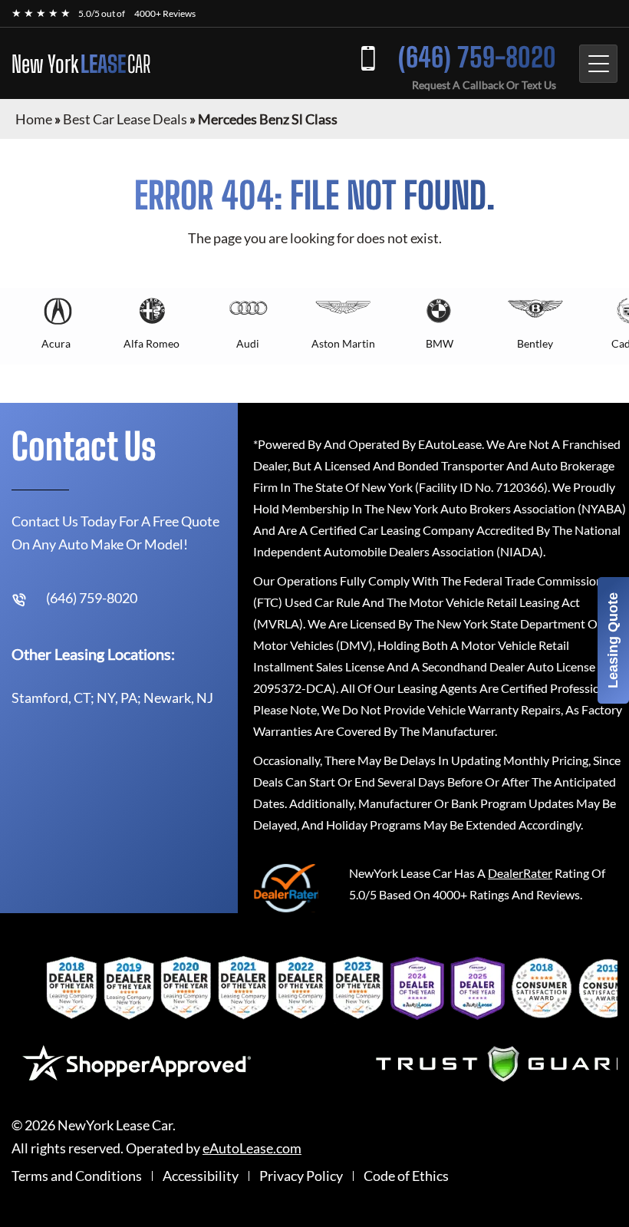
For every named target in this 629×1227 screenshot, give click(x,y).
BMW (439, 343)
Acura (56, 343)
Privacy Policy (301, 1176)
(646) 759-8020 (477, 57)
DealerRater (520, 873)
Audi (247, 343)
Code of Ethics (406, 1176)
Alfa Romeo (151, 343)
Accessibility (201, 1176)
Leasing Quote (613, 640)
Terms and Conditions (77, 1176)
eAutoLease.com (252, 1148)
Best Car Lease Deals (125, 118)
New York (81, 64)
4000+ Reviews (165, 13)
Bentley (535, 343)
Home (33, 118)
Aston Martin (343, 343)
